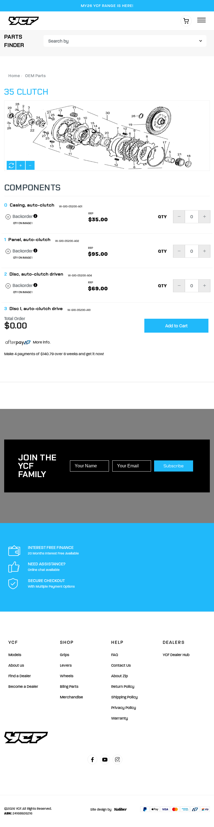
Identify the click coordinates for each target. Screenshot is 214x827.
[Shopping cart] (186, 20)
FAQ (114, 654)
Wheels (66, 676)
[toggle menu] (201, 20)
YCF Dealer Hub (176, 654)
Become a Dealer (23, 686)
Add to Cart (176, 325)
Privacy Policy (123, 707)
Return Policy (122, 686)
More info (41, 342)
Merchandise (71, 697)
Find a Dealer (19, 676)
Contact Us (121, 665)
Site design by (100, 809)
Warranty (119, 718)
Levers (66, 665)
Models (14, 654)
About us (16, 665)
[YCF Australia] (25, 20)
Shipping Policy (124, 697)
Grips (64, 654)
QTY (162, 217)
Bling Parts (69, 686)
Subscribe (174, 466)
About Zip (119, 676)
